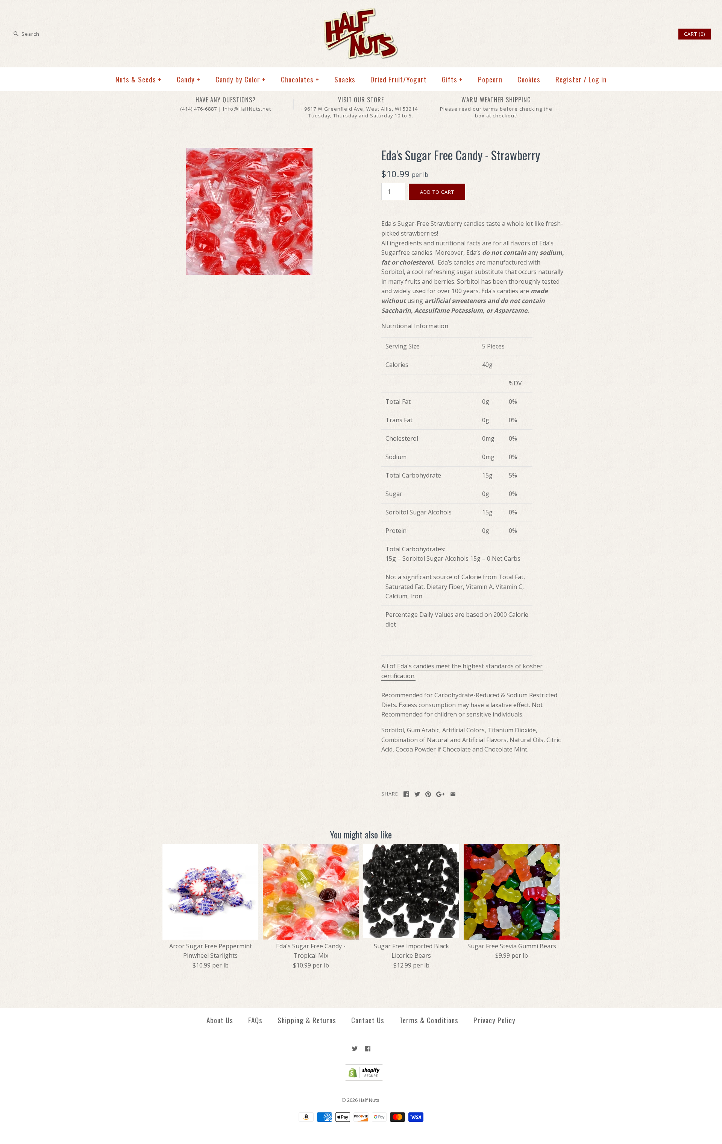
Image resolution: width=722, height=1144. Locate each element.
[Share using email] (453, 794)
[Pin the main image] (428, 794)
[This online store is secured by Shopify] (361, 1079)
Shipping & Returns (307, 1020)
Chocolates (300, 79)
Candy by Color (240, 79)
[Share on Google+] (440, 794)
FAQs (255, 1020)
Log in (598, 79)
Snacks (344, 79)
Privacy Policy (494, 1020)
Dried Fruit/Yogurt (398, 79)
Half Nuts (369, 1100)
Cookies (528, 79)
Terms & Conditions (428, 1020)
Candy (188, 79)
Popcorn (490, 79)
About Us (219, 1020)
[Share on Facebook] (406, 794)
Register (568, 79)
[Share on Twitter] (417, 794)
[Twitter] (355, 1048)
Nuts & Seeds (138, 79)
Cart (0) (694, 33)
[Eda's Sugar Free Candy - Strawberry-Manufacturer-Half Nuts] (249, 152)
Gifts (452, 79)
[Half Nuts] (361, 12)
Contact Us (367, 1020)
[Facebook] (367, 1048)
